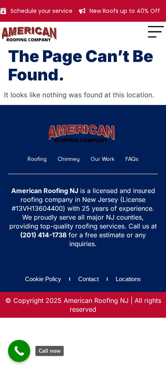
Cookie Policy (43, 278)
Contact (88, 278)
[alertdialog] (83, 11)
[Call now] (19, 351)
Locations (128, 278)
